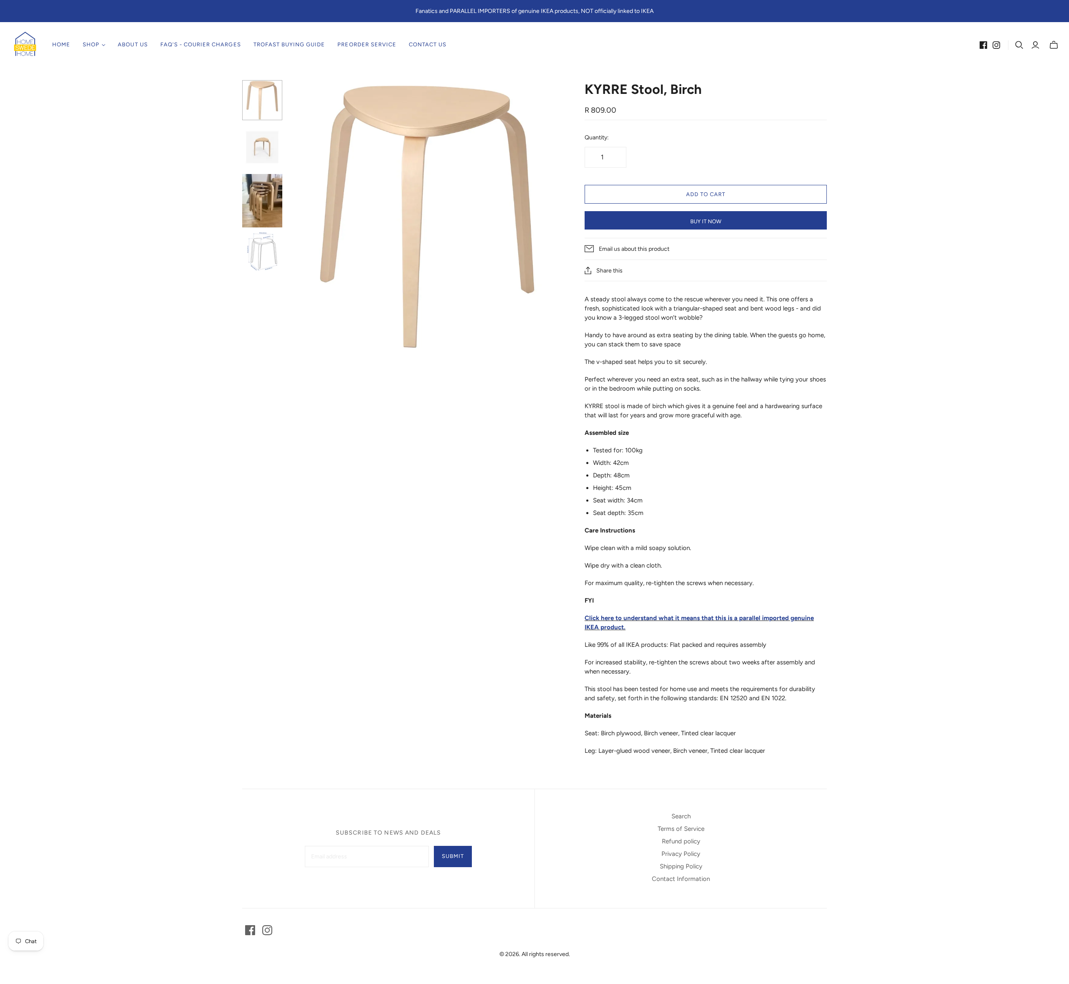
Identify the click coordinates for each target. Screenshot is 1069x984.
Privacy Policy (680, 854)
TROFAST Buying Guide (289, 44)
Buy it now (705, 221)
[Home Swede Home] (25, 44)
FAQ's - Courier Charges (200, 44)
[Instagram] (996, 45)
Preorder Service (366, 44)
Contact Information (681, 879)
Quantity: (597, 137)
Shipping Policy (681, 866)
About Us (132, 44)
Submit (453, 856)
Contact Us (427, 44)
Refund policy (681, 841)
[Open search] (1019, 45)
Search (681, 816)
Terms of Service (681, 829)
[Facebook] (983, 45)
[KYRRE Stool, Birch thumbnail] (262, 100)
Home (61, 44)
